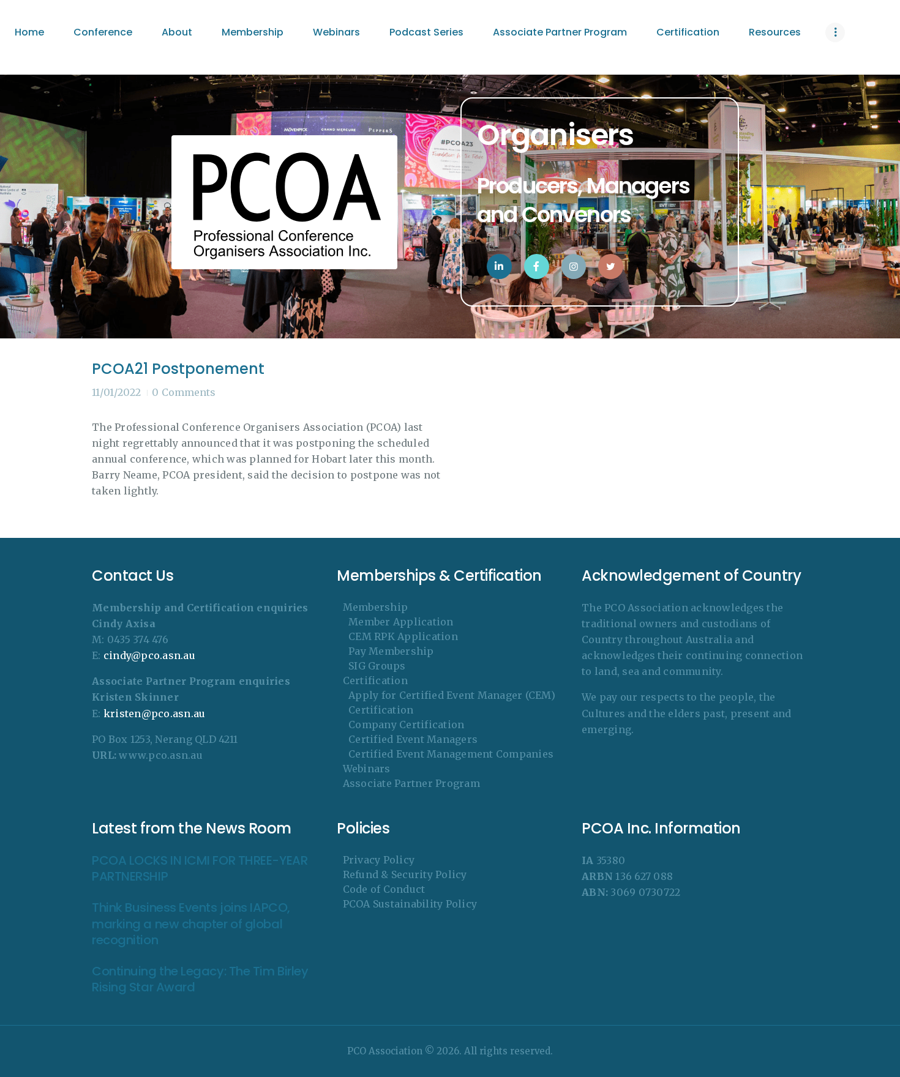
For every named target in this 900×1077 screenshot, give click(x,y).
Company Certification (406, 724)
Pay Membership (391, 651)
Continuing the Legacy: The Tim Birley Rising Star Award (200, 979)
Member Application (401, 622)
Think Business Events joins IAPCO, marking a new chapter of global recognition (191, 924)
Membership (375, 607)
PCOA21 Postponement (178, 369)
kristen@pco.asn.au (154, 713)
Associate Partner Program (411, 783)
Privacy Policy (379, 860)
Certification (375, 680)
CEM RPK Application (403, 636)
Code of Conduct (384, 889)
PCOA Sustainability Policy (410, 904)
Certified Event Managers (413, 739)
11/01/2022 (116, 392)
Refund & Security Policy (405, 874)
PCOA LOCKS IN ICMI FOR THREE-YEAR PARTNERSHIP (199, 868)
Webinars (367, 768)
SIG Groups (377, 666)
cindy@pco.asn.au (149, 655)
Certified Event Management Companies (450, 754)
